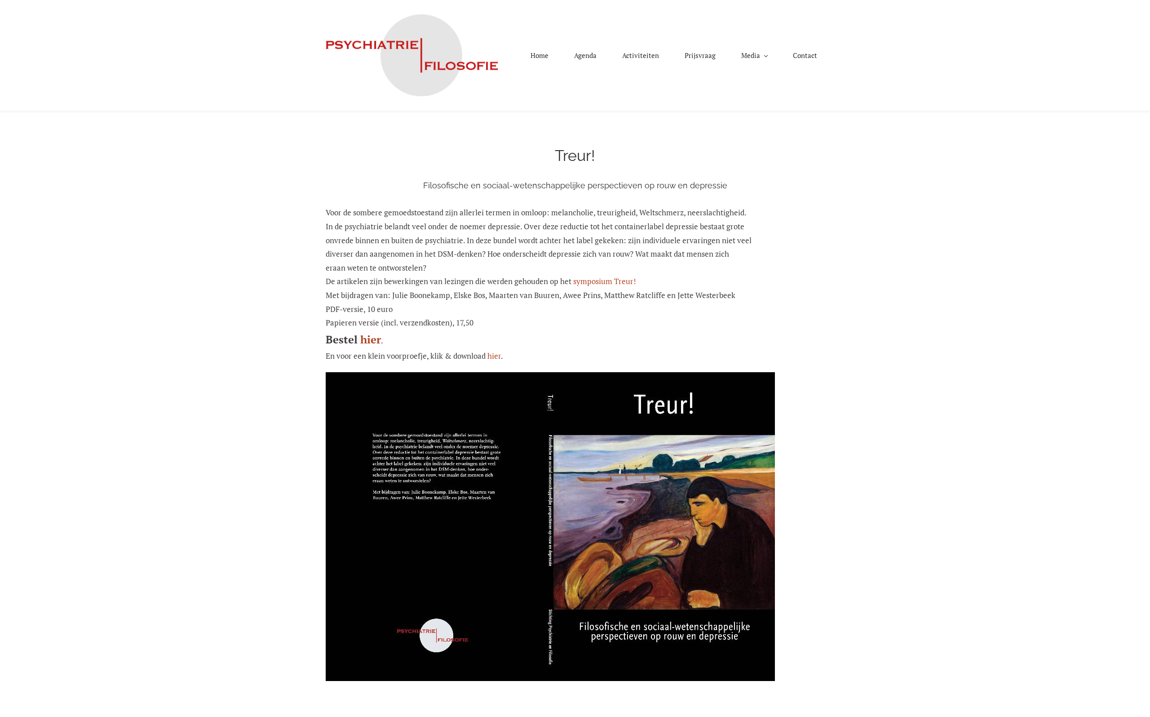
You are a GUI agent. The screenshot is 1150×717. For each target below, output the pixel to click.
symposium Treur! (604, 281)
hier (370, 339)
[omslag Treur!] (550, 379)
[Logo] (412, 55)
